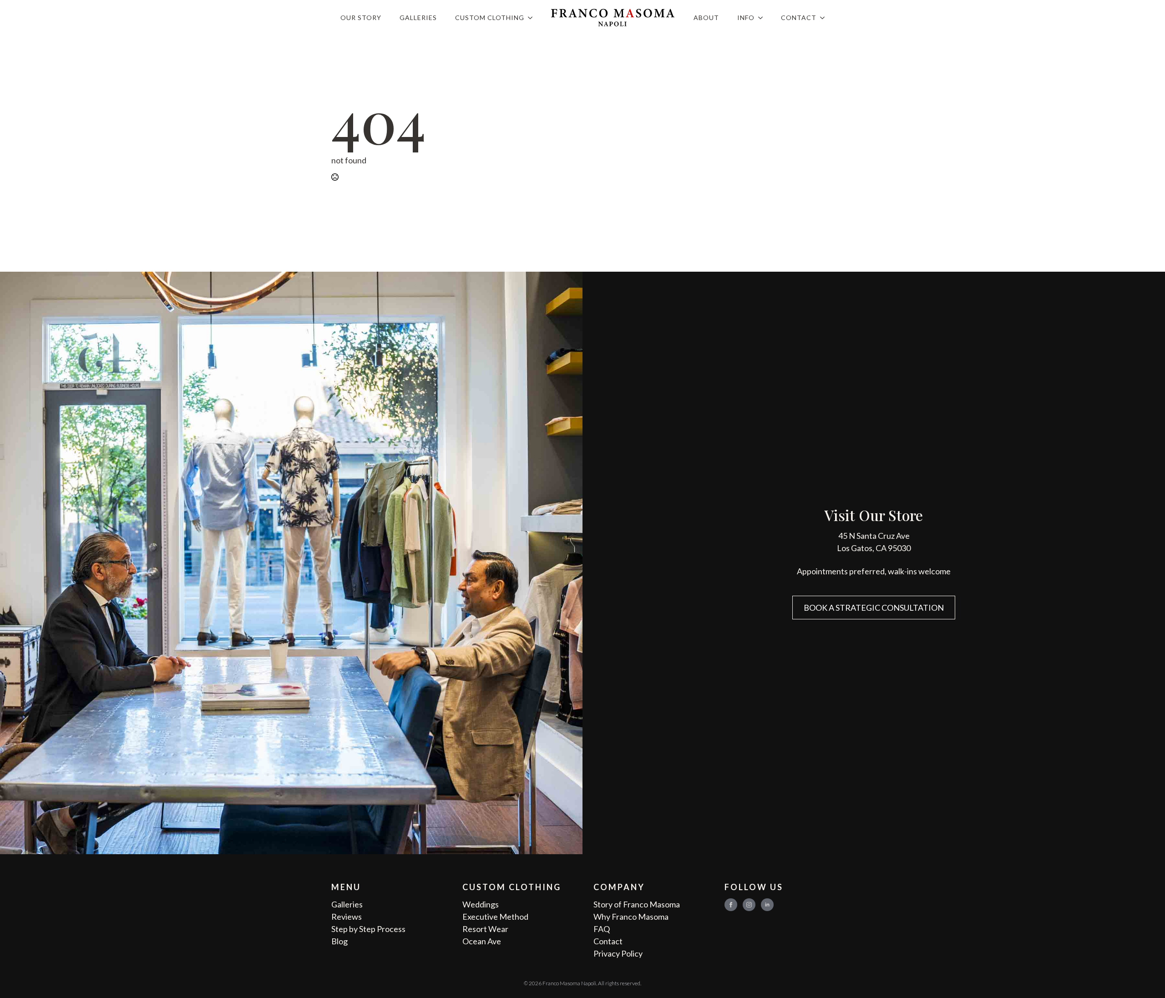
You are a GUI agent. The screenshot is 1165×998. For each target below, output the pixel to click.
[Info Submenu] (763, 17)
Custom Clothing (489, 17)
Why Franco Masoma (631, 917)
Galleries (418, 17)
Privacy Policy (618, 953)
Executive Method (495, 917)
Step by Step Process (368, 929)
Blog (339, 941)
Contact (798, 17)
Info (746, 17)
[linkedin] (767, 904)
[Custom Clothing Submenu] (533, 17)
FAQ (601, 929)
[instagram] (749, 904)
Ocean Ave (481, 941)
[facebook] (730, 904)
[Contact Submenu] (825, 17)
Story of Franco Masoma (636, 904)
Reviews (346, 917)
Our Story (360, 17)
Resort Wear (485, 929)
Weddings (480, 904)
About (706, 17)
